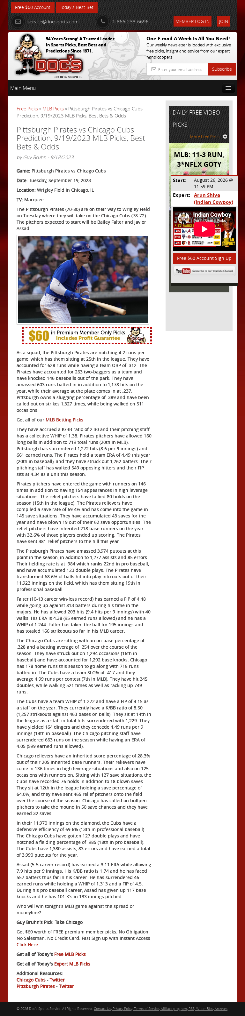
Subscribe (222, 69)
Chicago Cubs (31, 980)
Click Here (27, 944)
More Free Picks (204, 137)
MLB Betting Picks (64, 420)
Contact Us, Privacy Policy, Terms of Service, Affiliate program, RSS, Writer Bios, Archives (160, 1008)
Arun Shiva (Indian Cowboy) (213, 198)
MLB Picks (53, 108)
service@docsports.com (52, 21)
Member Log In (192, 21)
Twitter (57, 980)
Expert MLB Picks (72, 964)
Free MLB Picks (70, 954)
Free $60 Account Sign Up (204, 258)
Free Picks (27, 108)
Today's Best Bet (76, 7)
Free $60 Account (32, 7)
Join (223, 21)
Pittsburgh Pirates (36, 986)
